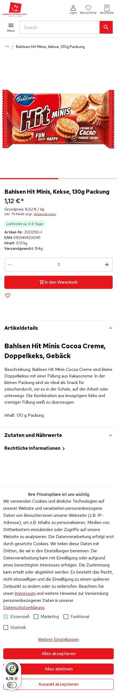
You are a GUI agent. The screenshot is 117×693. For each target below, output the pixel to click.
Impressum (25, 593)
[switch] (12, 685)
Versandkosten (44, 214)
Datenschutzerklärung (23, 607)
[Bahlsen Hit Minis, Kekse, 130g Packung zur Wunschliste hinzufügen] (7, 295)
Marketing (50, 616)
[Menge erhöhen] (106, 264)
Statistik (18, 627)
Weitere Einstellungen (58, 639)
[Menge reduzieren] (10, 264)
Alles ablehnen (59, 669)
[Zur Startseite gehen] (14, 9)
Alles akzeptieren (59, 653)
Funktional (79, 616)
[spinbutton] (58, 264)
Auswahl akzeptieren (58, 684)
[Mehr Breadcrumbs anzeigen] (7, 46)
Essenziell (19, 616)
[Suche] (106, 27)
